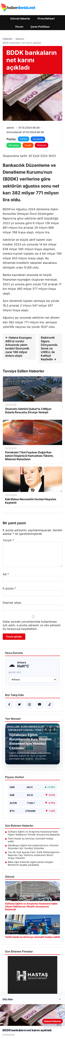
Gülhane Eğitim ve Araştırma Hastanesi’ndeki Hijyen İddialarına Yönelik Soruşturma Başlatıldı (34, 833)
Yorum (8, 540)
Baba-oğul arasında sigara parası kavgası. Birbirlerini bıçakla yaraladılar (31, 863)
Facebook (38, 139)
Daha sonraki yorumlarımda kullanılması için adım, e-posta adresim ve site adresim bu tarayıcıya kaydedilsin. (32, 625)
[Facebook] (9, 704)
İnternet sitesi (12, 602)
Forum (19, 26)
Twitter (23, 139)
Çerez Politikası (40, 26)
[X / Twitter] (19, 704)
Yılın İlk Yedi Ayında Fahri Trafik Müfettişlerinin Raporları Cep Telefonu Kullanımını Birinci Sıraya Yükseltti (34, 855)
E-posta (9, 588)
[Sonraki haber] (54, 729)
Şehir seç (14, 672)
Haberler (7, 38)
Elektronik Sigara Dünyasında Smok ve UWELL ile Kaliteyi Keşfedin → (49, 348)
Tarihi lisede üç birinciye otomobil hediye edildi (30, 840)
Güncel (20, 38)
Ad (6, 574)
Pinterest (41, 145)
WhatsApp (14, 145)
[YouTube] (39, 704)
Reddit (28, 145)
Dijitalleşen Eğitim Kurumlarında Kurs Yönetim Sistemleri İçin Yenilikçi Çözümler (33, 847)
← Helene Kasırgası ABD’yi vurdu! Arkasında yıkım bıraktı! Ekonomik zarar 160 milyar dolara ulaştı (18, 346)
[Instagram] (29, 704)
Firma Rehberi (46, 18)
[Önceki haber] (46, 729)
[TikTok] (50, 704)
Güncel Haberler (20, 18)
